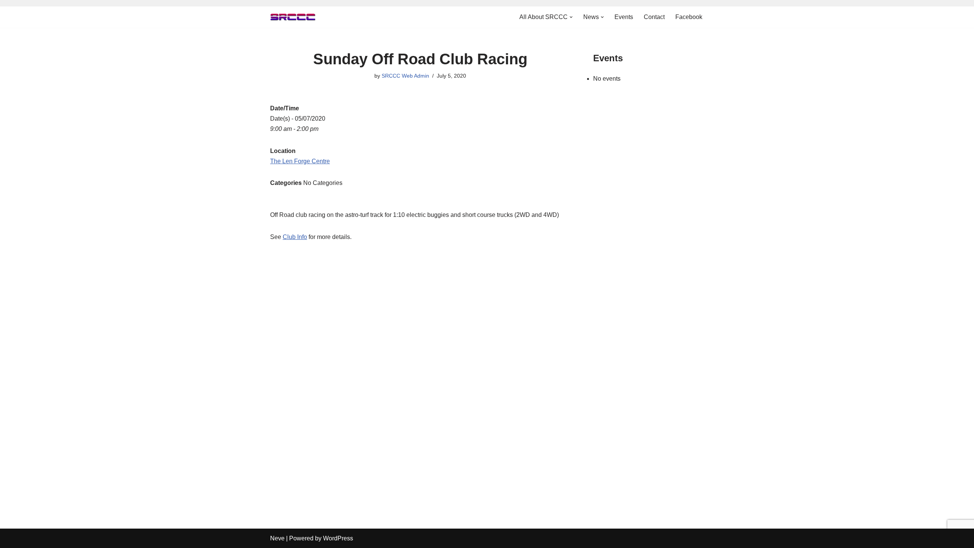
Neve (277, 538)
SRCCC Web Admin (405, 76)
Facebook (688, 17)
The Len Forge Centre (300, 161)
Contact (654, 17)
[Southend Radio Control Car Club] (293, 17)
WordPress (338, 538)
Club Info (295, 237)
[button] (571, 17)
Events (623, 17)
